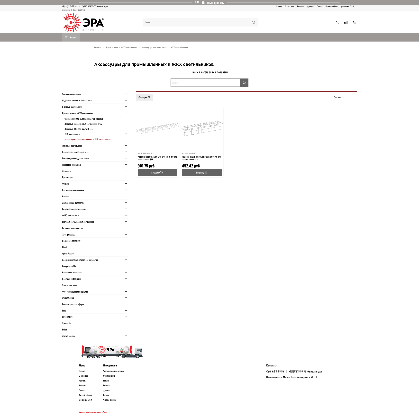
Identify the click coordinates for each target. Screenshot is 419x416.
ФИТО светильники (70, 215)
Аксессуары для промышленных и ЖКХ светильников (87, 139)
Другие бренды (68, 336)
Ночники (65, 196)
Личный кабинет (331, 6)
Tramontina (67, 323)
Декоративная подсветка (73, 202)
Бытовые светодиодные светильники (78, 221)
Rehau (64, 329)
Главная (97, 47)
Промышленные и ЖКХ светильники (121, 47)
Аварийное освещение (71, 164)
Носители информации (71, 278)
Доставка (310, 6)
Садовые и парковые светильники (76, 100)
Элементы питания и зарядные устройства (80, 259)
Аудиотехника (68, 297)
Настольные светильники (73, 190)
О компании (289, 6)
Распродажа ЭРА (69, 266)
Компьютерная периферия (73, 304)
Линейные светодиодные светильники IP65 (83, 123)
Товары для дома (69, 285)
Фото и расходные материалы (75, 291)
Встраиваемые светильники (74, 209)
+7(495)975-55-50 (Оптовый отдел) (305, 371)
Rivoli (64, 247)
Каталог (279, 6)
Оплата (319, 6)
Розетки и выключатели (72, 228)
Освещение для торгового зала (75, 152)
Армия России (68, 253)
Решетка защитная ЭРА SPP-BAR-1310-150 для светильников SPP (157, 158)
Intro (64, 310)
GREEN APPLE (67, 317)
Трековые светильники (72, 145)
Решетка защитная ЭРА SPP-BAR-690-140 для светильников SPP (201, 158)
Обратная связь (109, 375)
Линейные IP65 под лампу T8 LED (78, 128)
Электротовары (68, 234)
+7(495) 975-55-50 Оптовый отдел (95, 6)
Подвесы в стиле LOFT (72, 240)
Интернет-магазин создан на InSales (93, 412)
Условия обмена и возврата (113, 371)
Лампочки (66, 171)
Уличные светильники (71, 94)
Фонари (65, 183)
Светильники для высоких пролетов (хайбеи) (83, 118)
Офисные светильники (72, 106)
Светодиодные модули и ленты (75, 158)
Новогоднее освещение (72, 272)
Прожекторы (67, 177)
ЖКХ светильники (72, 134)
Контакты (300, 6)
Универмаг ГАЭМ (347, 6)
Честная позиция (109, 399)
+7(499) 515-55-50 (69, 6)
